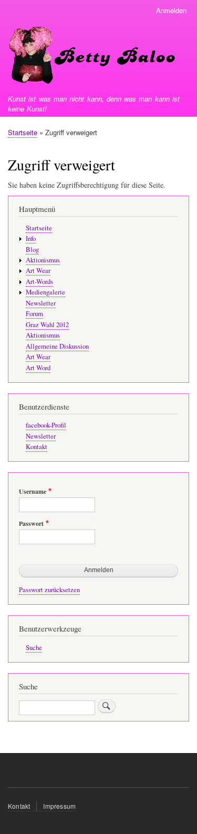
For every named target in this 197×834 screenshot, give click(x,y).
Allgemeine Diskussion (57, 346)
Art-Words (39, 281)
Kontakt (36, 446)
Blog (32, 249)
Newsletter (41, 303)
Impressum (59, 805)
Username (32, 491)
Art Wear (38, 270)
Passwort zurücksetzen (49, 589)
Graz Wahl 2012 (47, 324)
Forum (34, 313)
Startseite (22, 132)
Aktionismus (43, 260)
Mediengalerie (45, 292)
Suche (34, 647)
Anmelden (171, 10)
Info (31, 238)
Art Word (38, 367)
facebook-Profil (46, 425)
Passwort (31, 524)
